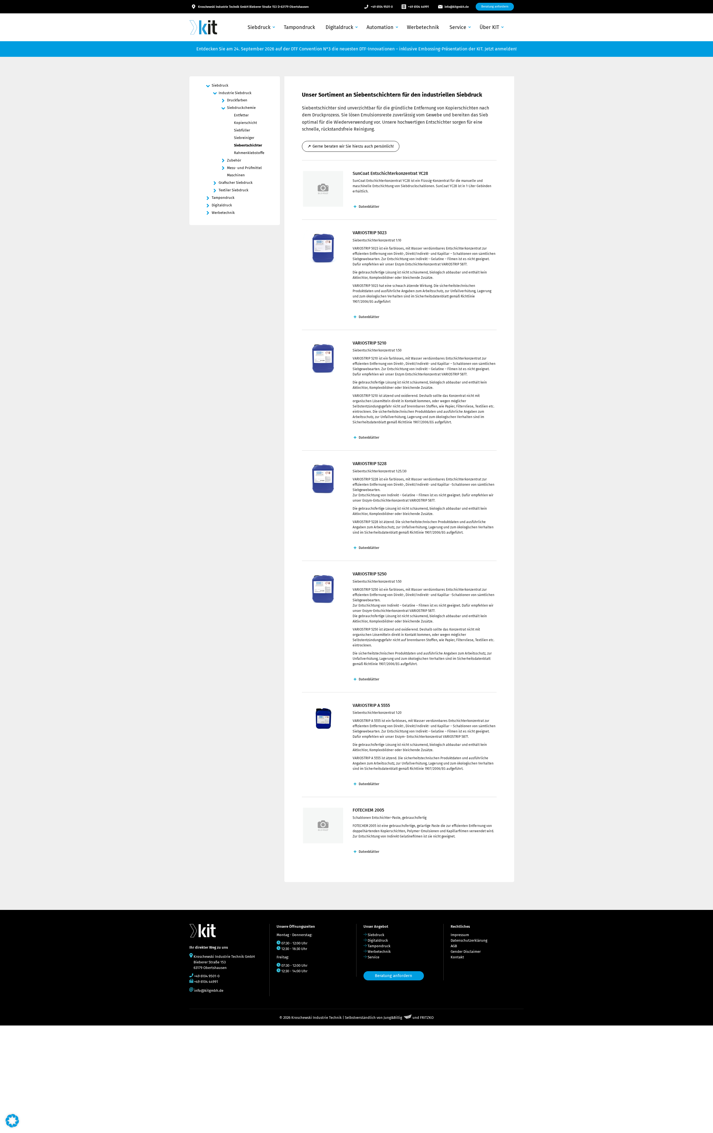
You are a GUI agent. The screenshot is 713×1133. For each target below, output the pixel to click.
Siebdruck (376, 935)
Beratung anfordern (393, 975)
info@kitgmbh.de (457, 7)
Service (373, 957)
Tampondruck (379, 946)
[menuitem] (260, 27)
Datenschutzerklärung (469, 940)
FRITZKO (427, 1017)
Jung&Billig (393, 1017)
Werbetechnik (379, 951)
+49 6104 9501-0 (382, 7)
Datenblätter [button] (369, 207)
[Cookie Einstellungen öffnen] (12, 1126)
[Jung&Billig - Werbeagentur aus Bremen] (408, 1017)
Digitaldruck (378, 940)
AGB (454, 946)
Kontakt (457, 957)
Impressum (460, 935)
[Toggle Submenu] (207, 85)
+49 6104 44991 (418, 7)
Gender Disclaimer (466, 951)
